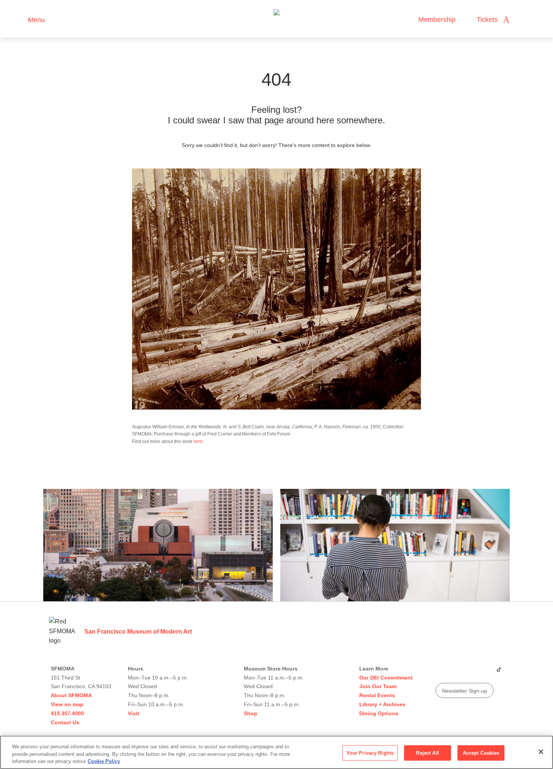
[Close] (541, 751)
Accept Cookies (481, 752)
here (198, 441)
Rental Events (377, 695)
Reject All (427, 752)
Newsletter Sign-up (464, 691)
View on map (67, 704)
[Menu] (18, 19)
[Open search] (522, 19)
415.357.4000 (67, 713)
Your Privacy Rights (369, 752)
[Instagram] (455, 672)
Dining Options (378, 713)
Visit (133, 713)
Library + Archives (382, 704)
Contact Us (65, 722)
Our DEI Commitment (386, 678)
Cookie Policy (104, 761)
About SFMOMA (71, 695)
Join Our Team (378, 686)
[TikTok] (499, 672)
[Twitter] (469, 672)
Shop (250, 713)
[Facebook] (483, 672)
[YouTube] (440, 672)
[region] (276, 752)
